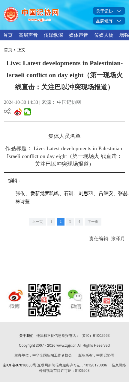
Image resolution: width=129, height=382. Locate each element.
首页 (8, 34)
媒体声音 (78, 34)
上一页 (37, 222)
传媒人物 (103, 34)
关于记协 (104, 11)
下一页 (93, 222)
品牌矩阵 (104, 21)
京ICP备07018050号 (19, 364)
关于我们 (26, 335)
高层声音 (28, 34)
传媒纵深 (53, 34)
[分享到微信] (27, 111)
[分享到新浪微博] (18, 111)
